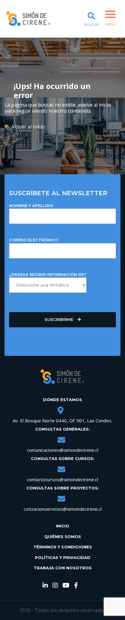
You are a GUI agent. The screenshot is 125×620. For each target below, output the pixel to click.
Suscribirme (59, 319)
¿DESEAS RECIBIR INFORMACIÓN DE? (47, 274)
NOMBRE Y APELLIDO (31, 205)
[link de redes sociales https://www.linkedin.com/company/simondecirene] (45, 586)
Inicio (62, 525)
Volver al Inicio (28, 126)
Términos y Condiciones (62, 546)
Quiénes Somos (62, 536)
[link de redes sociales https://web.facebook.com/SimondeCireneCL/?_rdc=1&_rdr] (76, 586)
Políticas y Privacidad (62, 557)
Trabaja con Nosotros (63, 567)
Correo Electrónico (33, 239)
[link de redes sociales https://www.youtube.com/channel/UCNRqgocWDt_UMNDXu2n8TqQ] (65, 586)
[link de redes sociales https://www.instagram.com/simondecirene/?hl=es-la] (55, 586)
